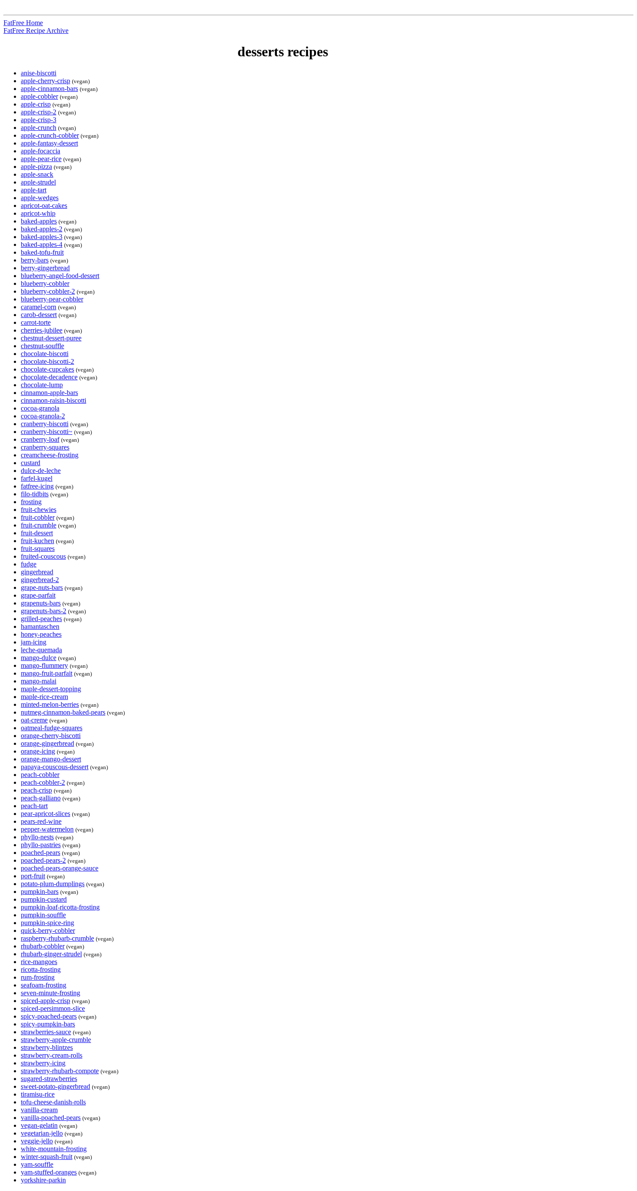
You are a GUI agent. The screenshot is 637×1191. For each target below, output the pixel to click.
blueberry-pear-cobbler (52, 299)
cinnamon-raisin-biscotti (53, 400)
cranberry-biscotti (44, 423)
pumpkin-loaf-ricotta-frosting (60, 907)
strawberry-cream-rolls (51, 1055)
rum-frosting (38, 977)
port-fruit (33, 876)
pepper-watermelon (47, 829)
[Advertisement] (597, 166)
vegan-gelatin (39, 1125)
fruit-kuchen (37, 540)
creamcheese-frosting (49, 455)
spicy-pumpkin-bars (48, 1024)
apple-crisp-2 (38, 112)
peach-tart (34, 805)
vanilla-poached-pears (51, 1117)
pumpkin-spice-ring (47, 922)
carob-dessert (39, 314)
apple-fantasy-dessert (49, 143)
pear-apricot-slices (45, 813)
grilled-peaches (41, 618)
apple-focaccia (40, 151)
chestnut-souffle (42, 346)
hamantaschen (40, 626)
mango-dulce (38, 657)
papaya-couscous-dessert (54, 766)
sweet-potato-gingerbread (55, 1086)
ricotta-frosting (41, 969)
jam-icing (33, 642)
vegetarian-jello (42, 1133)
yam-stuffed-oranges (49, 1172)
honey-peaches (41, 634)
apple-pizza (36, 166)
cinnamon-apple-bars (49, 392)
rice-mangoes (39, 961)
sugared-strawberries (49, 1078)
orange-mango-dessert (51, 759)
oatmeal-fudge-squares (51, 727)
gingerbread (37, 572)
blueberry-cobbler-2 (48, 291)
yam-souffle (37, 1164)
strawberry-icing (43, 1063)
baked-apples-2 (41, 229)
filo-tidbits (35, 494)
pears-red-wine (41, 821)
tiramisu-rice (38, 1094)
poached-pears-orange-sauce (59, 868)
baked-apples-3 (41, 236)
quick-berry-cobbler (48, 930)
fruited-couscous (43, 556)
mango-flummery (44, 665)
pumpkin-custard (44, 899)
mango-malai (38, 681)
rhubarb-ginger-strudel (51, 954)
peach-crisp (36, 790)
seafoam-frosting (43, 985)
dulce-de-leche (41, 470)
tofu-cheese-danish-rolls (53, 1102)
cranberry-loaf (40, 439)
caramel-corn (38, 307)
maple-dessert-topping (51, 689)
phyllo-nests (37, 837)
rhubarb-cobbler (43, 946)
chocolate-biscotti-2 (47, 361)
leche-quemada (41, 650)
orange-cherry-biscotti (51, 735)
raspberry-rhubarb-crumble (57, 938)
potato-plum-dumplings (52, 883)
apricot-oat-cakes (44, 205)
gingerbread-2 (40, 579)
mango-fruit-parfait (46, 673)
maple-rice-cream (44, 696)
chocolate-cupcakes (47, 369)
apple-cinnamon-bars (49, 88)
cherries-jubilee (41, 330)
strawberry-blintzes (47, 1047)
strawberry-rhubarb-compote (60, 1070)
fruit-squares (38, 548)
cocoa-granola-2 (43, 416)
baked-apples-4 (41, 244)
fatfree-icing (37, 486)
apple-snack (37, 174)
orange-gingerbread (47, 743)
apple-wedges (39, 197)
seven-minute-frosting (50, 993)
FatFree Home (23, 22)
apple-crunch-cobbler (50, 135)
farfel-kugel (36, 478)
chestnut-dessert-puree (51, 338)
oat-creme (34, 720)
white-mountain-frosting (54, 1148)
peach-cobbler (40, 774)
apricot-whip (38, 213)
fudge (28, 564)
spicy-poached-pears (49, 1016)
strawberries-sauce (46, 1032)
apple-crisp (36, 104)
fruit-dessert (37, 533)
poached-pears (40, 852)
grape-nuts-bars (42, 587)
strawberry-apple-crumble (56, 1039)
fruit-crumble (38, 525)
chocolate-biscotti (44, 353)
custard (30, 462)
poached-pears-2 (43, 860)
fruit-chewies (38, 509)
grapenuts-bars (41, 603)
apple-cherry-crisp (45, 80)
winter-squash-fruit (46, 1156)
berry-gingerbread (45, 268)
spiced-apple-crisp (45, 1000)
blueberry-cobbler (45, 283)
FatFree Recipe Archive (35, 30)
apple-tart (33, 190)
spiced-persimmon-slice (53, 1008)
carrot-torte (36, 322)
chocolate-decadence (49, 377)
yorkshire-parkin (43, 1180)
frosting (31, 501)
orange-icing (38, 751)
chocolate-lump (42, 384)
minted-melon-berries (50, 704)
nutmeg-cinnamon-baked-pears (63, 712)
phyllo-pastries (41, 844)
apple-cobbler (39, 96)
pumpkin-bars (39, 891)
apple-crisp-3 (38, 119)
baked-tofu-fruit (42, 252)
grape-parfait (38, 595)
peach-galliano (41, 798)
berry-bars (35, 260)
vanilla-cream (39, 1109)
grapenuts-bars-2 (43, 611)
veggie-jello (37, 1141)
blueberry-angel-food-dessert (60, 275)
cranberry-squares (45, 447)
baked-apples (39, 221)
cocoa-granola (40, 408)
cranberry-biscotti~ (46, 431)
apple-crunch (38, 127)
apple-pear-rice (41, 158)
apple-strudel (38, 182)
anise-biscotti (38, 73)
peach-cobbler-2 (43, 782)
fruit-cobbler (38, 517)
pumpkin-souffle (43, 915)
